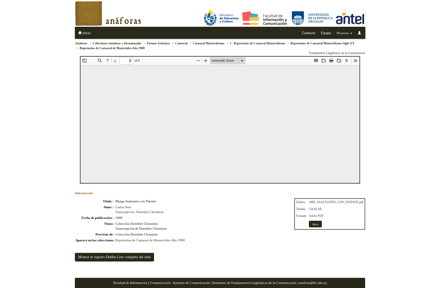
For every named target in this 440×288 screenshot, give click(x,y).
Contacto (308, 33)
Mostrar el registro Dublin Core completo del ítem (114, 257)
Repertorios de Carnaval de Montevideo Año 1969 (112, 48)
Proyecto (343, 33)
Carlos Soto (123, 207)
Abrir (315, 224)
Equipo (326, 33)
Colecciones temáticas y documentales (117, 43)
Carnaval (181, 43)
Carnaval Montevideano (208, 43)
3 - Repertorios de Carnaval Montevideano (257, 43)
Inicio (85, 33)
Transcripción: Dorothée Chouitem (139, 212)
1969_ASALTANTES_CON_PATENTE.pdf (336, 202)
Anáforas (81, 43)
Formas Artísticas (158, 43)
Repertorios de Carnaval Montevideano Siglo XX (322, 43)
